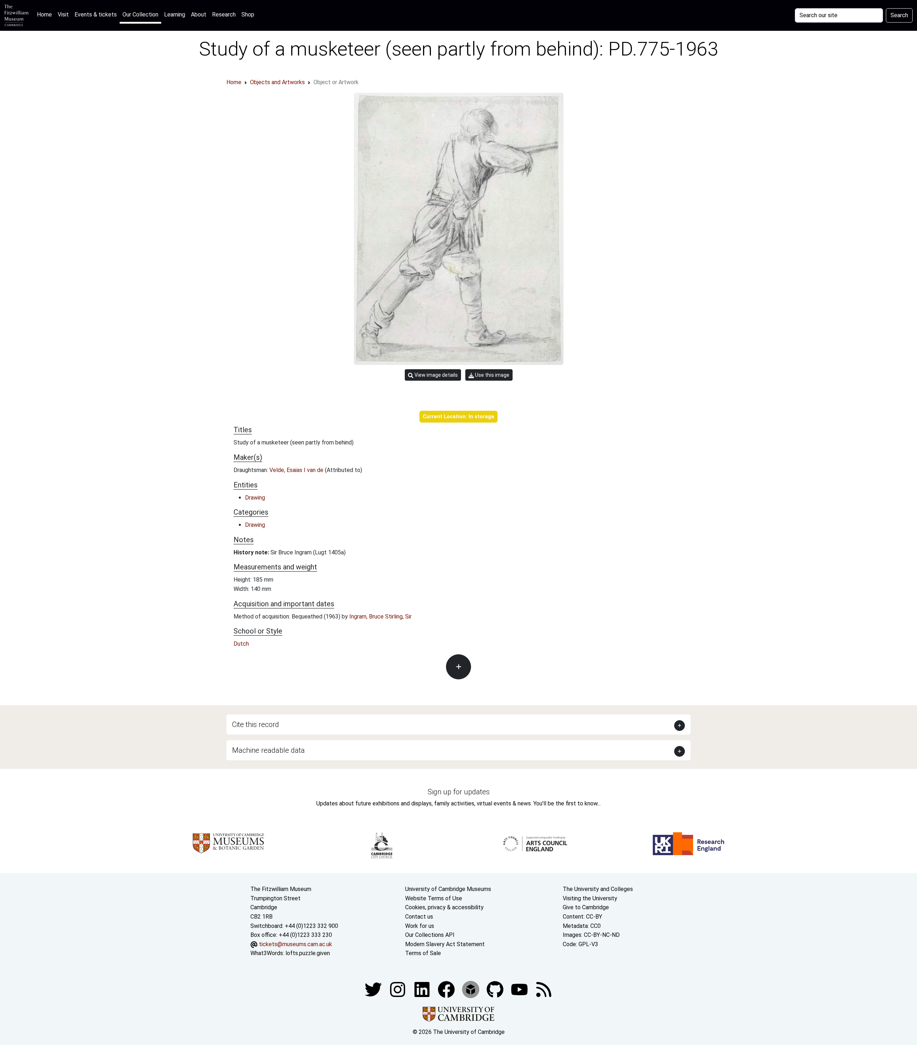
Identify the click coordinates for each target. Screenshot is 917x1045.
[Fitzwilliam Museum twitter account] (374, 989)
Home (46, 14)
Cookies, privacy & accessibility (444, 907)
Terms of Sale (423, 953)
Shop (247, 14)
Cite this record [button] (255, 724)
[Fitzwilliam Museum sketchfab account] (471, 989)
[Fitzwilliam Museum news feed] (543, 989)
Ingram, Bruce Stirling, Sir (380, 616)
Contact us (419, 916)
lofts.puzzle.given (307, 953)
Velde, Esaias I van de (297, 470)
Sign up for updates (459, 792)
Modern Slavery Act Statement (445, 944)
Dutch (241, 643)
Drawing (255, 497)
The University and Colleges (598, 889)
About (198, 14)
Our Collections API (430, 934)
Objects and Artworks (277, 82)
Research (224, 14)
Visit (63, 14)
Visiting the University (590, 898)
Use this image (491, 375)
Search (899, 15)
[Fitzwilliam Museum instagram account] (398, 989)
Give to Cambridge (586, 907)
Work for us (419, 926)
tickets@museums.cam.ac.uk (295, 944)
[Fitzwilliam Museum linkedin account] (447, 989)
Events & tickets (96, 14)
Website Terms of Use (433, 898)
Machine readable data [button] (268, 750)
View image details (435, 375)
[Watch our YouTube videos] (520, 989)
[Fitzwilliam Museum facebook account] (423, 989)
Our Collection (140, 14)
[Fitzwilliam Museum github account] (496, 989)
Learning (174, 14)
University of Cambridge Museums (448, 889)
